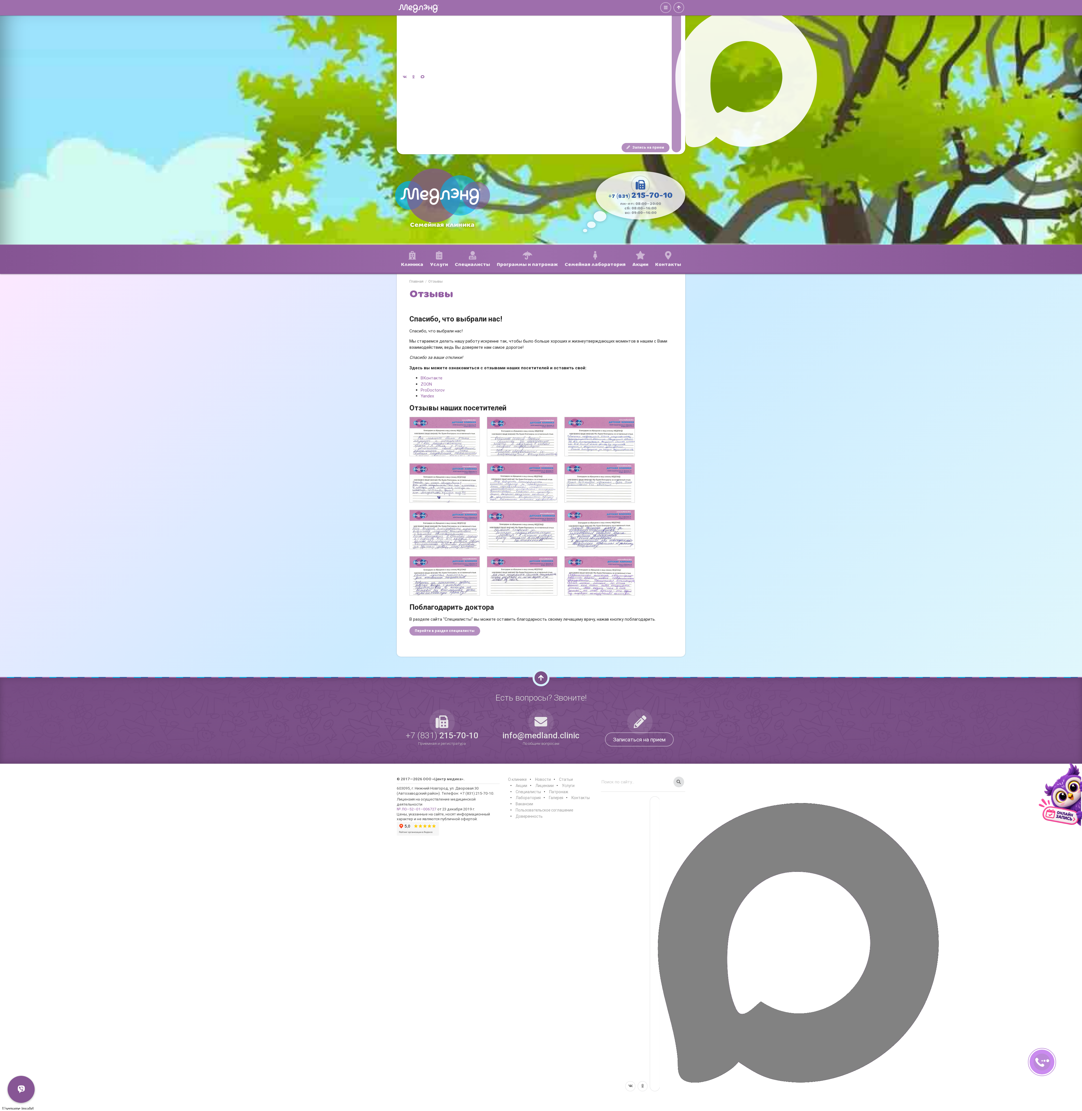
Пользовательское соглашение (544, 810)
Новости (543, 779)
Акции (521, 785)
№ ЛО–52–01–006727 (416, 809)
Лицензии (544, 785)
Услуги (568, 785)
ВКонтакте (431, 378)
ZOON (426, 384)
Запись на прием (647, 147)
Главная (416, 281)
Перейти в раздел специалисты (445, 630)
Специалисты (528, 791)
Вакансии (524, 803)
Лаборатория (528, 797)
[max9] (676, 77)
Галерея (556, 797)
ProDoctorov (433, 390)
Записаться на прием (639, 739)
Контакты (580, 797)
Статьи (566, 779)
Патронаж (558, 791)
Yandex (427, 396)
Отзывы (435, 281)
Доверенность (529, 816)
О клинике (517, 779)
